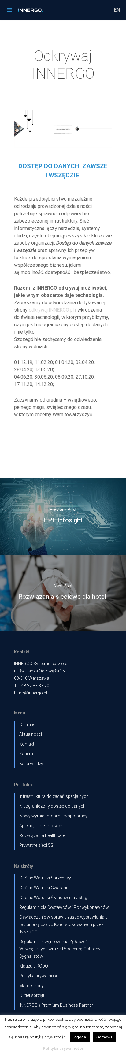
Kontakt (26, 744)
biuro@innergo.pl (30, 692)
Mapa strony (31, 985)
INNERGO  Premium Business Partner (56, 1005)
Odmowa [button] (104, 1037)
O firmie (26, 724)
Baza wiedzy (31, 763)
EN (117, 10)
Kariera (26, 753)
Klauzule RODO (33, 966)
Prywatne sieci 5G (36, 845)
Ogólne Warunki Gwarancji (44, 887)
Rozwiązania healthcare (42, 835)
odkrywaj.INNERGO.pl (51, 310)
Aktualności (30, 734)
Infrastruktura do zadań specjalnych (54, 796)
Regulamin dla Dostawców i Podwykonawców (64, 907)
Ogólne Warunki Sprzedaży (45, 877)
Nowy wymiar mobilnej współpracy (53, 815)
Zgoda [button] (80, 1037)
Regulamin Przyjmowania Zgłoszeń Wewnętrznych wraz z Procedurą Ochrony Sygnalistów (59, 949)
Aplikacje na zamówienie (42, 825)
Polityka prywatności (39, 975)
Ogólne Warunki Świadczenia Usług (53, 897)
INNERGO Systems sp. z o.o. (41, 663)
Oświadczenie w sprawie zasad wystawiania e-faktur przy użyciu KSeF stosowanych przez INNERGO (64, 924)
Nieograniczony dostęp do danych (52, 806)
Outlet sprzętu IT (34, 995)
